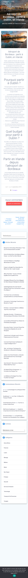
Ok (14, 575)
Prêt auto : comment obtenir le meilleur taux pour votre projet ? (14, 308)
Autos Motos (7, 443)
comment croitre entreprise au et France (11, 5)
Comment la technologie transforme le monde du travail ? (14, 302)
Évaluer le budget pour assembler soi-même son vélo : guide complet (13, 268)
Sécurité (6, 481)
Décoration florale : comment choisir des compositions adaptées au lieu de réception (14, 329)
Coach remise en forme (9, 402)
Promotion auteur (7, 415)
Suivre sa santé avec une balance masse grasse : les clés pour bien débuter (14, 255)
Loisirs (5, 452)
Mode (5, 467)
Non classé (6, 472)
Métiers (6, 462)
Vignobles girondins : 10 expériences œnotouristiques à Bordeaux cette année (14, 315)
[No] (26, 572)
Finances (6, 447)
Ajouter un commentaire (14, 203)
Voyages (14, 190)
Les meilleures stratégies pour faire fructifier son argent (12, 376)
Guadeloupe (6, 396)
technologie (7, 491)
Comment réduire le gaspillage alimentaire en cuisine (12, 261)
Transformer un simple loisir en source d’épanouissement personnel (13, 336)
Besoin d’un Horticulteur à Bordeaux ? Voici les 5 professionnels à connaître (14, 248)
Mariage (6, 457)
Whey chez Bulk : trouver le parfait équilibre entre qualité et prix (12, 274)
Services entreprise (8, 486)
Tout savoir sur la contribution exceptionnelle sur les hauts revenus (13, 295)
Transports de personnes (10, 496)
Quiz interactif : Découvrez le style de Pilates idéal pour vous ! (13, 363)
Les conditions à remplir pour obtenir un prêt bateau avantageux (14, 321)
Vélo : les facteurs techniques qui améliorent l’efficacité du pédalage (12, 349)
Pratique (6, 477)
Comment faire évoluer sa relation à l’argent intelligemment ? (13, 342)
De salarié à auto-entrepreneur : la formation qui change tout (12, 370)
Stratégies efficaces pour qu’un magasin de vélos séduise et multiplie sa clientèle (14, 281)
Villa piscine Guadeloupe (9, 409)
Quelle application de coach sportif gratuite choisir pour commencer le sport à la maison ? (14, 288)
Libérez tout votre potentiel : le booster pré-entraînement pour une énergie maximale (14, 356)
